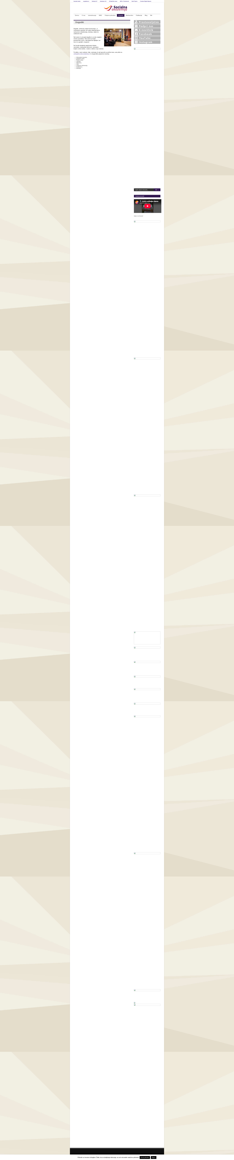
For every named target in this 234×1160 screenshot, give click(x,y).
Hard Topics (134, 1)
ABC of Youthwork (124, 1)
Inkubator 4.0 (103, 1)
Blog (146, 15)
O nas (83, 15)
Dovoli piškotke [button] (145, 1157)
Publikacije (139, 15)
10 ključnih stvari (113, 1)
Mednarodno (129, 15)
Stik (151, 15)
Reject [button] (153, 1157)
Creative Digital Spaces (145, 1)
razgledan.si (86, 1)
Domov (77, 15)
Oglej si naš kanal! (138, 216)
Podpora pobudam (110, 15)
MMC (100, 15)
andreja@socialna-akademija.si (82, 54)
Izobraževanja (92, 15)
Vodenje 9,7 (94, 1)
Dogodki (120, 15)
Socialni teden (77, 1)
